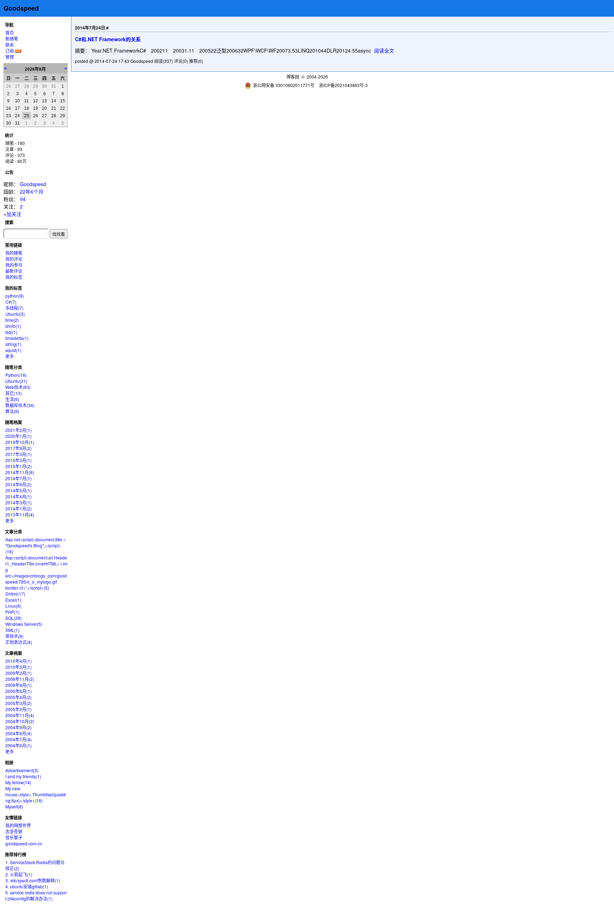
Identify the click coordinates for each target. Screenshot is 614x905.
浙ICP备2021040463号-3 (343, 85)
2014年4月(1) (18, 496)
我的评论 (13, 259)
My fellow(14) (18, 782)
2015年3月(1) (18, 460)
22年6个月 (31, 191)
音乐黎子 (13, 837)
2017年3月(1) (18, 454)
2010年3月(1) (18, 667)
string (13, 344)
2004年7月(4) (18, 739)
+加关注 (12, 213)
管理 (9, 57)
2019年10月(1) (19, 442)
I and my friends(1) (23, 776)
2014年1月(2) (18, 508)
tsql (11, 332)
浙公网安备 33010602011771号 (283, 85)
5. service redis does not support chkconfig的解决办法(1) (36, 895)
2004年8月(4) (18, 733)
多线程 (14, 308)
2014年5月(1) (18, 490)
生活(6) (12, 399)
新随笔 (11, 39)
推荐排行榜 (15, 854)
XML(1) (12, 630)
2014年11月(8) (19, 472)
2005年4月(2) (18, 697)
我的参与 (13, 265)
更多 (9, 356)
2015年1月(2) (18, 466)
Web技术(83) (18, 387)
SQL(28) (13, 618)
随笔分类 (13, 367)
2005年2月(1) (18, 709)
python (14, 296)
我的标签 (13, 277)
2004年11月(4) (19, 715)
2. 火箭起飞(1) (18, 874)
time (12, 320)
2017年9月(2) (18, 448)
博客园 (292, 77)
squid (13, 350)
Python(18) (16, 375)
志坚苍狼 (13, 831)
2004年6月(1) (18, 745)
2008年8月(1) (18, 685)
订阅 (9, 51)
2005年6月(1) (18, 691)
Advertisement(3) (21, 770)
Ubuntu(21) (16, 381)
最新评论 (13, 271)
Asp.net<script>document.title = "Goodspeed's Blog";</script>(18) (35, 545)
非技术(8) (14, 636)
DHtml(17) (15, 594)
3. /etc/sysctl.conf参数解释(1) (32, 880)
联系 (9, 45)
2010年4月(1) (18, 661)
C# (10, 302)
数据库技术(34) (19, 405)
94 (23, 198)
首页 (9, 32)
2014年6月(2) (18, 484)
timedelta (16, 338)
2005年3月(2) (18, 703)
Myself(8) (14, 806)
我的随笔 (13, 253)
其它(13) (13, 393)
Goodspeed (21, 8)
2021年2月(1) (18, 430)
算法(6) (12, 411)
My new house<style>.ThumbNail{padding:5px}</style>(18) (35, 794)
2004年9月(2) (18, 727)
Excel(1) (13, 600)
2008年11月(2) (19, 679)
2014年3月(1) (18, 502)
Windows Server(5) (23, 624)
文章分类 (13, 532)
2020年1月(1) (18, 436)
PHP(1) (12, 612)
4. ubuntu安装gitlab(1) (26, 886)
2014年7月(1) (18, 478)
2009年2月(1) (18, 673)
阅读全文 (384, 50)
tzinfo (13, 326)
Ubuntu (15, 314)
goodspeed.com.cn (23, 843)
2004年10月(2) (19, 721)
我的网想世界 (18, 825)
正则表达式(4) (18, 642)
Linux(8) (13, 606)
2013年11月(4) (19, 514)
